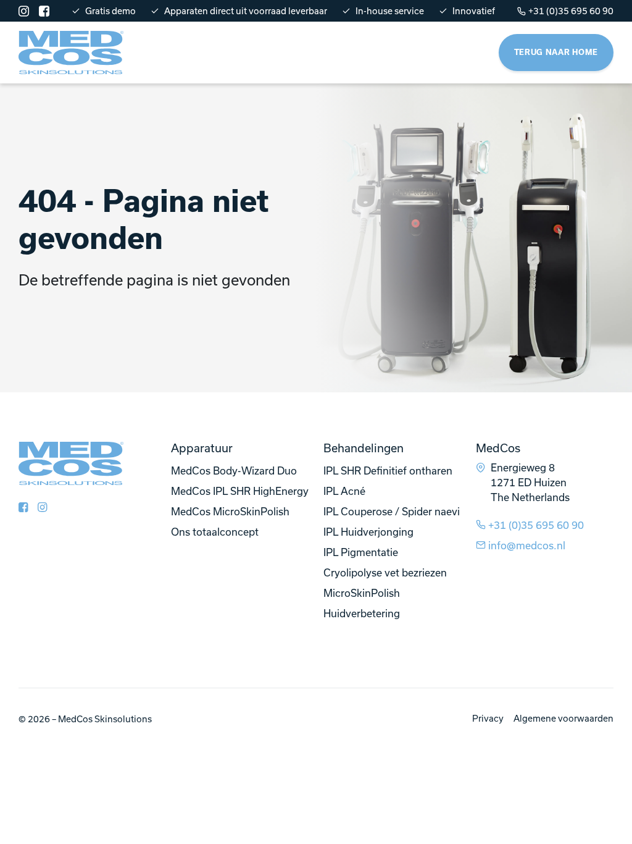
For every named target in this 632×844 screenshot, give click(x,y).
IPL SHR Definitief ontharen (387, 470)
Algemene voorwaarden (563, 718)
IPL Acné (344, 491)
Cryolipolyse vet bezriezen (385, 572)
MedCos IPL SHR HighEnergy (240, 491)
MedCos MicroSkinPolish (230, 511)
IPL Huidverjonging (368, 532)
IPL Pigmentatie (360, 552)
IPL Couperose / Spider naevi (391, 511)
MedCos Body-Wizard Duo (234, 470)
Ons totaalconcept (215, 532)
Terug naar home (556, 52)
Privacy (488, 718)
